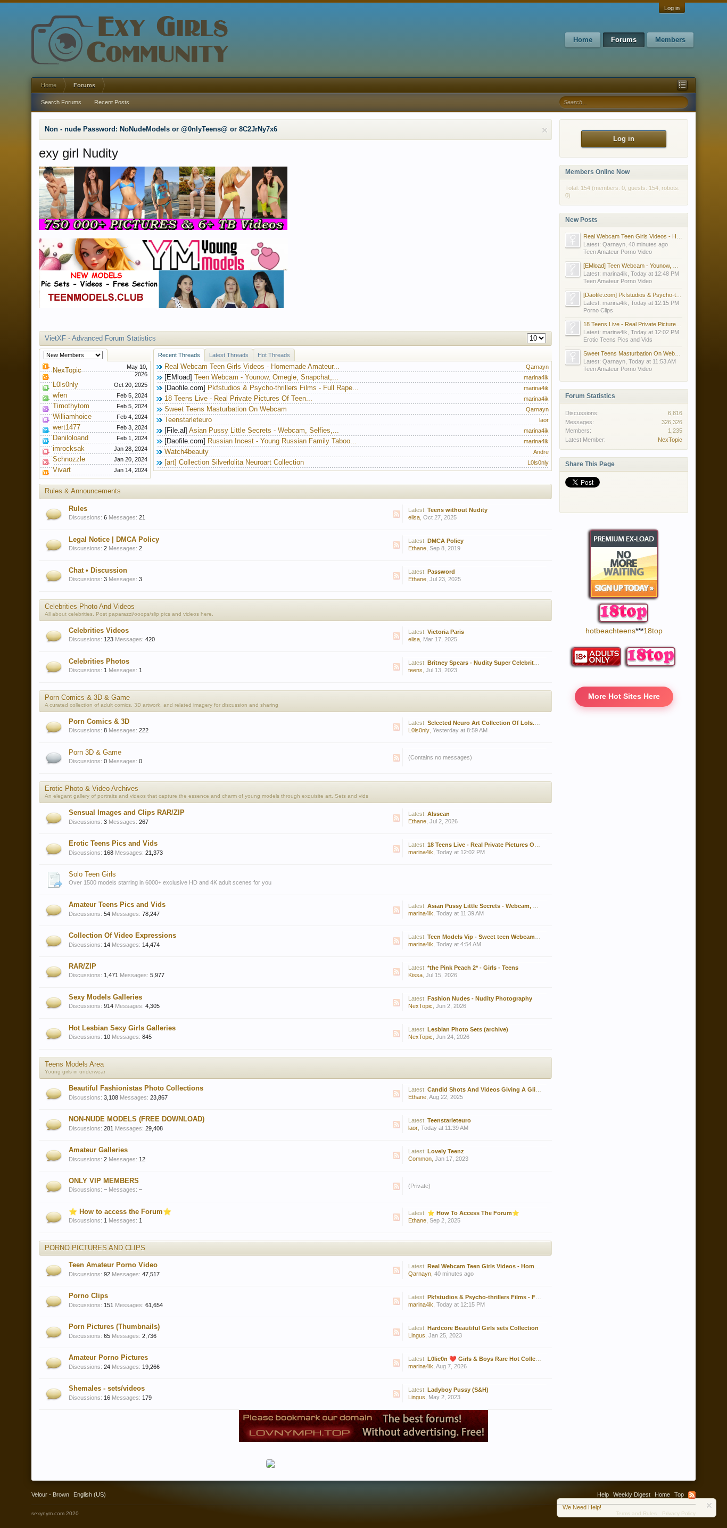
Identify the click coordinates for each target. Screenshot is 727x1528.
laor (544, 420)
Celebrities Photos (99, 661)
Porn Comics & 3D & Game (87, 697)
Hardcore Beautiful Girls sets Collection (483, 1328)
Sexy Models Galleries (105, 997)
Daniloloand (70, 438)
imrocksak (69, 448)
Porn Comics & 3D (99, 721)
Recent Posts (111, 102)
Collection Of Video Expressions (122, 935)
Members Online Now (597, 172)
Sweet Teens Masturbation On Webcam (225, 409)
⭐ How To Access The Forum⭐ (473, 1213)
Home (582, 40)
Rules (78, 509)
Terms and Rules (636, 1513)
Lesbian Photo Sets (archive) (467, 1029)
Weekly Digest (631, 1494)
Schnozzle (69, 459)
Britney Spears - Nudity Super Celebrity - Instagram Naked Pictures (520, 662)
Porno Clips (88, 1296)
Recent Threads (179, 355)
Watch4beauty (186, 452)
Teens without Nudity (457, 510)
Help (603, 1494)
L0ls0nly (65, 385)
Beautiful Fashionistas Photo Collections (136, 1088)
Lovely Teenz (445, 1151)
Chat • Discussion (98, 570)
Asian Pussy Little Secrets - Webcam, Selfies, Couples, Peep (511, 906)
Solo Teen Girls (92, 874)
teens (415, 670)
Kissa (415, 975)
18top (653, 630)
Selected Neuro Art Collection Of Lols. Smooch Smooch (505, 723)
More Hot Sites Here (624, 696)
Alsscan (438, 814)
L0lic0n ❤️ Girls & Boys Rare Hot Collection (488, 1359)
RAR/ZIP (82, 966)
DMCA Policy (445, 541)
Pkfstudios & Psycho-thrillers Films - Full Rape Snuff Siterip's (513, 1297)
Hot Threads (274, 355)
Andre (541, 452)
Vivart (62, 470)
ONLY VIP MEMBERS (104, 1181)
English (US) (89, 1494)
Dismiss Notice (545, 130)
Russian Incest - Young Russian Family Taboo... (282, 441)
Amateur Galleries (98, 1150)
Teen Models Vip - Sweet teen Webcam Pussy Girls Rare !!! (509, 937)
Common (420, 1158)
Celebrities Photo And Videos (90, 606)
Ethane (417, 548)
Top (679, 1494)
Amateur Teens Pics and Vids (117, 904)
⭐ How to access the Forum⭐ (120, 1212)
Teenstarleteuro (188, 420)
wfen (60, 395)
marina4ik (536, 377)
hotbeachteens (610, 630)
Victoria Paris (445, 632)
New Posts (581, 220)
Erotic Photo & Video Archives (91, 788)
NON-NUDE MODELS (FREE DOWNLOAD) (136, 1119)
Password (441, 571)
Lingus (416, 1335)
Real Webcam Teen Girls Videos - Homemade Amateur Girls (510, 1266)
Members (670, 40)
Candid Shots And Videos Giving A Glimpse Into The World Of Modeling (528, 1089)
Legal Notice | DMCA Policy (114, 539)
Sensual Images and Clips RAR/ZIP (127, 812)
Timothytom (71, 406)
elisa (414, 517)
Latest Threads (229, 355)
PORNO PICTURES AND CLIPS (95, 1248)
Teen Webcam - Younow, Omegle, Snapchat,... (266, 377)
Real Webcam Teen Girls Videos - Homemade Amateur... (252, 366)
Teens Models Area (74, 1064)
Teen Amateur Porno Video (113, 1265)
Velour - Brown (50, 1494)
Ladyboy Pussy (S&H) (458, 1389)
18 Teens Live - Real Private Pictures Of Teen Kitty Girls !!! (508, 844)
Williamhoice (72, 416)
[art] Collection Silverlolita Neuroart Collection (234, 462)
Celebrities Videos (99, 630)
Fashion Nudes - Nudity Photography (479, 998)
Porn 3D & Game (95, 752)
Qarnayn (537, 367)
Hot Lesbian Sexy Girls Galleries (122, 1028)
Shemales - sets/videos (107, 1388)
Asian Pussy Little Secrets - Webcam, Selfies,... (264, 430)
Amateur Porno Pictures (108, 1357)
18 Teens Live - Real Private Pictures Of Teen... (238, 398)
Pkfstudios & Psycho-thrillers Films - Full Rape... (283, 388)
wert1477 (66, 427)
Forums (624, 40)
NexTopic (67, 370)
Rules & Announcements (83, 491)
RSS (396, 514)
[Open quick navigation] (682, 85)
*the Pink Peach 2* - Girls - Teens (472, 967)
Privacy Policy (679, 1513)
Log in (672, 8)
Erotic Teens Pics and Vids (113, 843)
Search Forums (61, 102)
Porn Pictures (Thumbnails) (114, 1327)
